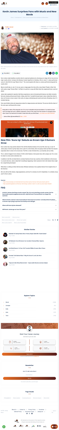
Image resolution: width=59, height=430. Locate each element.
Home (12, 17)
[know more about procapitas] (33, 426)
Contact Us (22, 409)
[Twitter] (57, 220)
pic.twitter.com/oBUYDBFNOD (47, 113)
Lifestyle (8, 305)
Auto (7, 312)
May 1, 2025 (23, 116)
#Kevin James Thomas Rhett (20, 222)
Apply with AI (29, 354)
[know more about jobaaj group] (17, 421)
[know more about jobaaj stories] (21, 426)
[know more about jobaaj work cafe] (44, 426)
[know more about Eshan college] (39, 426)
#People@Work (7, 398)
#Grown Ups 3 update (21, 220)
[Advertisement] (29, 282)
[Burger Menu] (46, 3)
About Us (14, 409)
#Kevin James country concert (8, 220)
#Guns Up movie (15, 217)
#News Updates (16, 398)
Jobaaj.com (40, 411)
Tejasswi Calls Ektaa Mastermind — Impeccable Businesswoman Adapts (28, 263)
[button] (29, 194)
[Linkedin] (47, 73)
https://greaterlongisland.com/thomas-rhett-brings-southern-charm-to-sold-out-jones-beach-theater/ (27, 183)
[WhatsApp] (56, 73)
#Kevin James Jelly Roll (7, 222)
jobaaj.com (36, 356)
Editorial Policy (18, 411)
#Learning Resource (26, 398)
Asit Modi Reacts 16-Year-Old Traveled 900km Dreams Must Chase (27, 248)
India (7, 309)
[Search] (42, 3)
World (7, 302)
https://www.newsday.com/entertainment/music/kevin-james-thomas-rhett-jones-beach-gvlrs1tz (26, 182)
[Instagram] (29, 413)
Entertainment (18, 17)
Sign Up (29, 378)
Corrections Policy (29, 411)
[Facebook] (53, 73)
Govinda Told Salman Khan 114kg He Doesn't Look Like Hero (25, 255)
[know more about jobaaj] (15, 426)
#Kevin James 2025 (6, 217)
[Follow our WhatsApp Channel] (3, 426)
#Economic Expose (37, 398)
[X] (50, 73)
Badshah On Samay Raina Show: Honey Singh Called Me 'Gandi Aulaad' (27, 233)
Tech (7, 315)
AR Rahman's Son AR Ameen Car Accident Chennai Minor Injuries (26, 241)
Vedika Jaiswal (9, 27)
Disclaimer (41, 409)
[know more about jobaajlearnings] (27, 426)
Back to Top (54, 411)
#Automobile (46, 398)
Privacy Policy (32, 409)
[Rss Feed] (32, 413)
